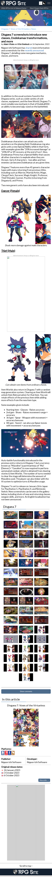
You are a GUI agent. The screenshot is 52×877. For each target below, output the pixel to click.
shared (28, 47)
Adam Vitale (9, 44)
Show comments (26, 691)
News (33, 29)
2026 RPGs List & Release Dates (13, 8)
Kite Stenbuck (24, 44)
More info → (44, 780)
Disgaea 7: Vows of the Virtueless (15, 29)
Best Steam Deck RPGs (39, 8)
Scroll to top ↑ (26, 866)
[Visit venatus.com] (43, 85)
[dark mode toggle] (42, 3)
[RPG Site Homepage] (14, 3)
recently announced (34, 50)
